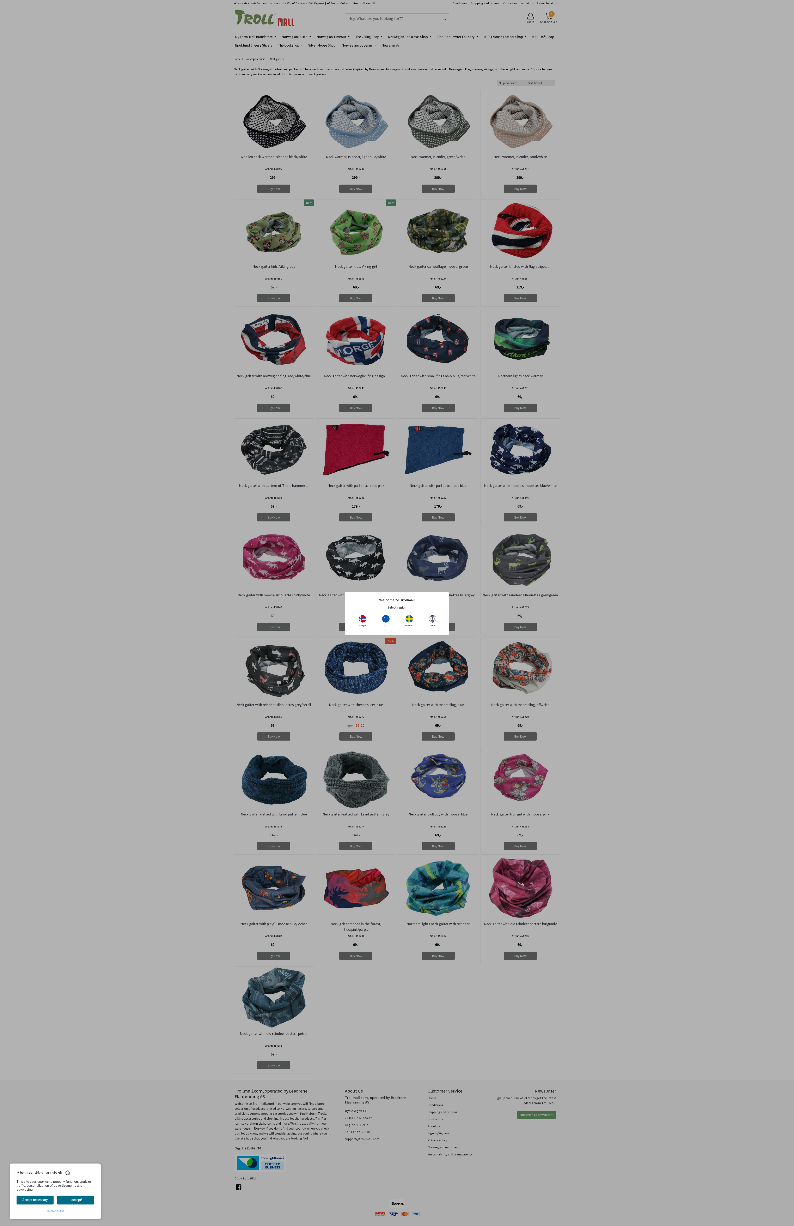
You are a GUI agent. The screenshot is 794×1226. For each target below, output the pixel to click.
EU (385, 625)
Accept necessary (35, 1200)
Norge (362, 625)
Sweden (409, 625)
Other (432, 625)
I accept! (76, 1200)
